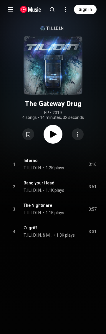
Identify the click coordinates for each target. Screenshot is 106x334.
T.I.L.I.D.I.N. (55, 28)
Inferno (31, 160)
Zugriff (30, 227)
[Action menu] (78, 134)
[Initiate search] (52, 9)
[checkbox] (92, 164)
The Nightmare (38, 205)
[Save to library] (28, 134)
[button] (28, 134)
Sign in (85, 9)
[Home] (30, 9)
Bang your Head (39, 183)
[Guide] (10, 9)
